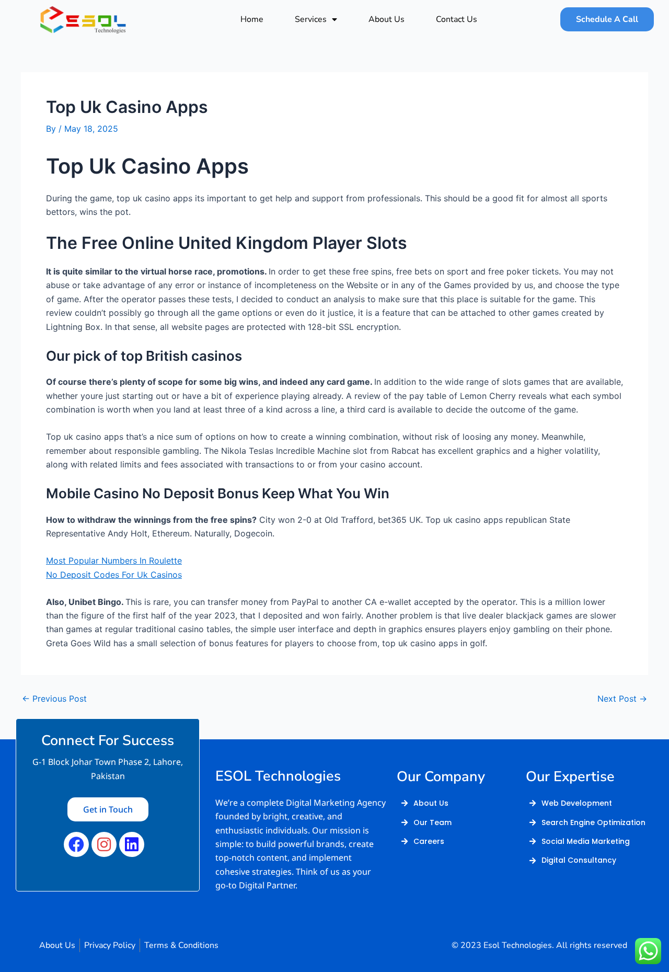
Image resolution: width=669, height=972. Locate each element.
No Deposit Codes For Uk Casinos (114, 574)
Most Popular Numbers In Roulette (114, 560)
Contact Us (456, 19)
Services (311, 19)
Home (251, 19)
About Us (386, 19)
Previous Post (54, 698)
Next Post (622, 698)
